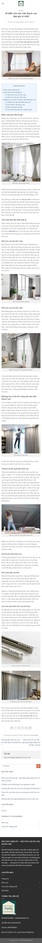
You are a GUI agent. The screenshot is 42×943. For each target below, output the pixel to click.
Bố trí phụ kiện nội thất (13, 107)
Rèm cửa (5, 823)
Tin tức (21, 10)
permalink (35, 735)
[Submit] (38, 766)
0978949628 (12, 927)
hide (23, 86)
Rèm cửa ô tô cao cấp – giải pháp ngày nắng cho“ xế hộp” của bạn (31, 742)
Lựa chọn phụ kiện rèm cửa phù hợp (18, 109)
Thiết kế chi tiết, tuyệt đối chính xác (18, 102)
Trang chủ (5, 879)
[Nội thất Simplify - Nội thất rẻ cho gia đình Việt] (21, 3)
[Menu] (3, 3)
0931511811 (16, 923)
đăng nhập (15, 757)
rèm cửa (16, 39)
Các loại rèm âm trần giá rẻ (12, 92)
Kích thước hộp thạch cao (15, 105)
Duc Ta (32, 22)
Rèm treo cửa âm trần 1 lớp (15, 95)
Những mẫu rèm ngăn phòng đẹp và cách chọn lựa (20, 799)
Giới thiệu (5, 890)
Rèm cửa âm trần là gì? (11, 90)
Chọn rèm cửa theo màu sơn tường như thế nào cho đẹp (20, 793)
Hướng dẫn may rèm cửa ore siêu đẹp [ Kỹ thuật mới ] (11, 742)
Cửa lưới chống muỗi (9, 826)
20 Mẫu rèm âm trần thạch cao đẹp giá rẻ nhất (18, 784)
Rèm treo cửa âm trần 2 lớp (15, 97)
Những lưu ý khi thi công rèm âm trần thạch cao (19, 100)
